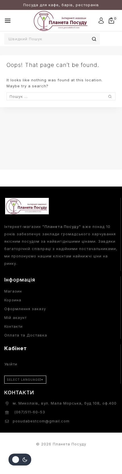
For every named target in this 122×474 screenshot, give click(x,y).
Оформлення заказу (25, 308)
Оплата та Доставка (25, 335)
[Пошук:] (61, 96)
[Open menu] (7, 20)
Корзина (12, 300)
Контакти (13, 326)
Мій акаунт (15, 317)
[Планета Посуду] (61, 20)
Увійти (10, 364)
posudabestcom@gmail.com (41, 421)
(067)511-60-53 (29, 412)
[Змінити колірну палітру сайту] (20, 459)
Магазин (13, 291)
